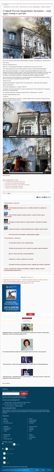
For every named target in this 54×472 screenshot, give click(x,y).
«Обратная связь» (19, 405)
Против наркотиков (8, 438)
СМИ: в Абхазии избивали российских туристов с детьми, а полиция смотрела (21, 281)
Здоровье (31, 428)
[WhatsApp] (48, 197)
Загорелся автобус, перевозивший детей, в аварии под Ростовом (18, 283)
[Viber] (46, 197)
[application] (27, 119)
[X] (37, 197)
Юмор (30, 438)
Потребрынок (7, 429)
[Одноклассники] (41, 197)
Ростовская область (8, 423)
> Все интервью (6, 383)
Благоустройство (33, 426)
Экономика (6, 426)
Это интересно (32, 437)
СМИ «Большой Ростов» (9, 408)
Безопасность (7, 435)
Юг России (6, 421)
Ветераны (31, 423)
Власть (31, 418)
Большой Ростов (25, 470)
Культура (31, 429)
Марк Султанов (6, 175)
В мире (5, 418)
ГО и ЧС (5, 437)
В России (6, 420)
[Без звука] (47, 136)
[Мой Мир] (43, 197)
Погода (30, 434)
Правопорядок (32, 421)
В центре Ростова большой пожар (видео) (15, 183)
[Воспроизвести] (4, 136)
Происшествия (7, 434)
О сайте (43, 470)
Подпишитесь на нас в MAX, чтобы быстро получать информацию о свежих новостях (27, 7)
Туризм (5, 430)
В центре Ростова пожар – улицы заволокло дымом (17, 184)
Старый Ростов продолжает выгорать (14, 187)
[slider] (26, 136)
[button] (27, 119)
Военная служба (33, 420)
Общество (31, 435)
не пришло (24, 397)
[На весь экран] (49, 136)
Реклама (49, 470)
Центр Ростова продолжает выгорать (14, 186)
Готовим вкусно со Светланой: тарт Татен (15, 181)
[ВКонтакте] (39, 197)
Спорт (30, 430)
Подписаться (23, 393)
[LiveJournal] (44, 197)
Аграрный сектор (7, 428)
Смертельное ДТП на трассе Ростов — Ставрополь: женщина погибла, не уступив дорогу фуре (25, 279)
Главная (37, 470)
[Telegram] (50, 197)
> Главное (5, 4)
